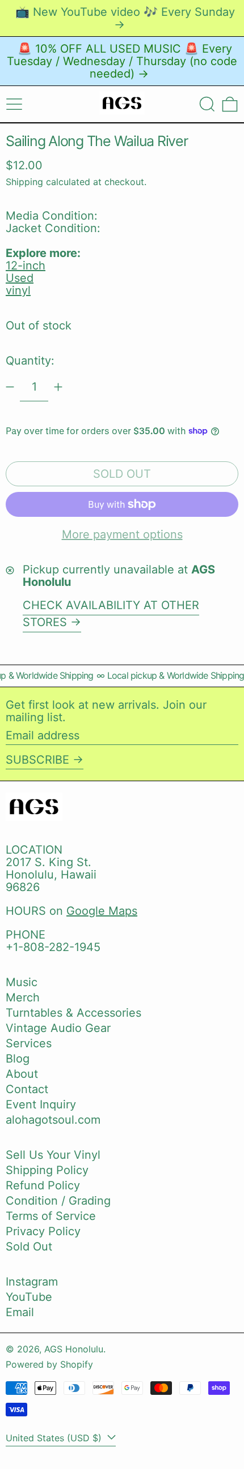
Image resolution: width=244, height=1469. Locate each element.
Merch (23, 997)
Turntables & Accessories (73, 1013)
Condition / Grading (58, 1200)
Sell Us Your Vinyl (53, 1155)
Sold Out (29, 1246)
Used (19, 278)
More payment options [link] (122, 534)
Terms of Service (51, 1216)
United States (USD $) (55, 1438)
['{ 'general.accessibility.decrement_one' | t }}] (10, 387)
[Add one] (58, 387)
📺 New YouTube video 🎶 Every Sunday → (125, 18)
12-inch (25, 265)
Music (21, 982)
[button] (207, 104)
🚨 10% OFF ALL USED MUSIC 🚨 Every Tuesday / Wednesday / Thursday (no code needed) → (122, 61)
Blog (18, 1058)
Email (20, 1312)
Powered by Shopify (49, 1364)
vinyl (18, 290)
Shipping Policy (47, 1170)
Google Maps (101, 911)
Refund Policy (43, 1185)
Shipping (24, 181)
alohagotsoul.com (53, 1120)
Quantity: (30, 360)
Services (29, 1043)
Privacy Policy (43, 1231)
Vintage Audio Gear (58, 1028)
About (22, 1074)
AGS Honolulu (73, 1349)
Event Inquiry (41, 1104)
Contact (27, 1089)
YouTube (29, 1297)
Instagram (32, 1281)
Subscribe (37, 759)
